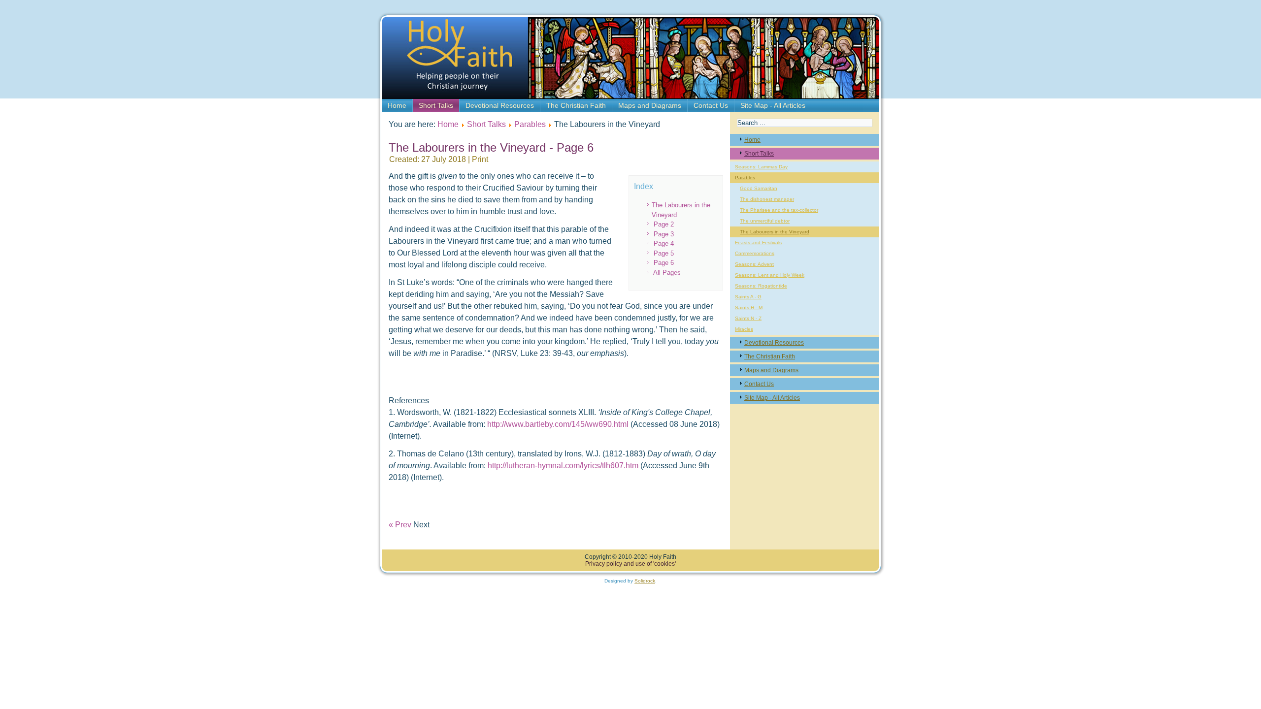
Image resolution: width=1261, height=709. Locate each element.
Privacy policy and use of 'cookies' (630, 563)
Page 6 (664, 262)
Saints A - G (748, 296)
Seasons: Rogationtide (761, 286)
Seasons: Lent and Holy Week (769, 275)
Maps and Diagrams (649, 105)
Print (480, 159)
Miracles (744, 329)
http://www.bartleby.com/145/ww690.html (558, 424)
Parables (530, 124)
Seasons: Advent (754, 264)
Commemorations (754, 253)
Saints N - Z (748, 318)
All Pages (667, 272)
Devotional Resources (499, 105)
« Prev (400, 524)
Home (397, 105)
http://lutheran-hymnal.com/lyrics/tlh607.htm (564, 465)
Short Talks (436, 105)
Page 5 (664, 253)
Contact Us (711, 105)
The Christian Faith (576, 105)
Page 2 (664, 224)
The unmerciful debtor (765, 221)
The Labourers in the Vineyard (774, 231)
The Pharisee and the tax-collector (779, 210)
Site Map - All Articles (772, 105)
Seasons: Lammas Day (761, 166)
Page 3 (664, 234)
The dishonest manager (767, 199)
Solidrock (644, 580)
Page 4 (664, 243)
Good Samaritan (758, 188)
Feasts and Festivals (758, 242)
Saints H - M (749, 307)
